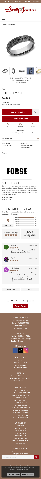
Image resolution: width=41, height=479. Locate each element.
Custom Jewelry (20, 438)
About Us (20, 426)
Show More (11, 289)
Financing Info (20, 436)
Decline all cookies (14, 474)
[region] (20, 45)
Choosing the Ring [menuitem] (20, 398)
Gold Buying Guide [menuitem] (20, 417)
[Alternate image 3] (22, 71)
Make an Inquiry (17, 111)
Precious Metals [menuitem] (20, 405)
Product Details (7, 138)
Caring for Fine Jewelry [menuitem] (20, 408)
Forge (3, 89)
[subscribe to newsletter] (36, 457)
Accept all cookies (27, 474)
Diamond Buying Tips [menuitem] (20, 395)
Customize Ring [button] (20, 118)
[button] (5, 1)
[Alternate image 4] (30, 71)
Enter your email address (20, 454)
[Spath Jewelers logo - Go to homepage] (20, 10)
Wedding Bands (25, 147)
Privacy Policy (28, 467)
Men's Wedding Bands (9, 24)
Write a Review (20, 306)
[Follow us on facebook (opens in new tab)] (15, 350)
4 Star (17, 219)
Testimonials (20, 433)
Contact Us (20, 443)
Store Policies (20, 431)
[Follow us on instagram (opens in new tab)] (25, 350)
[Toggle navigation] (3, 19)
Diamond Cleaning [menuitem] (20, 410)
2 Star (17, 223)
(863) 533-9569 (21, 83)
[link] (35, 1)
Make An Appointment (20, 441)
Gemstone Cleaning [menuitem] (20, 412)
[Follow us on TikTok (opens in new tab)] (20, 350)
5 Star (17, 217)
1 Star (17, 225)
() (36, 217)
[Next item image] (38, 46)
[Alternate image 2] (13, 71)
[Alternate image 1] (5, 71)
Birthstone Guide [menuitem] (20, 400)
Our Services (20, 428)
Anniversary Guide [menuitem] (20, 415)
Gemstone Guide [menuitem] (20, 403)
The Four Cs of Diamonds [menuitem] (20, 393)
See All (29, 289)
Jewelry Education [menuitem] (20, 390)
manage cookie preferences (19, 469)
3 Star (17, 221)
